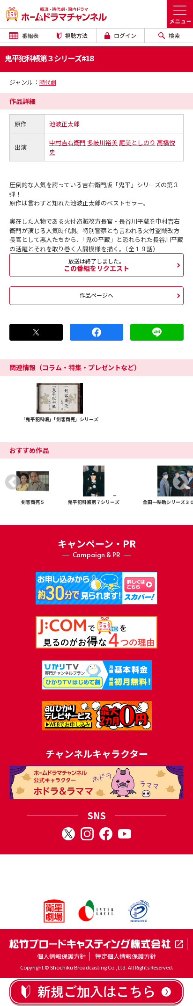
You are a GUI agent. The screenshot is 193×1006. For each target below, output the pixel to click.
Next (180, 482)
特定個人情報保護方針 (125, 956)
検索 (173, 35)
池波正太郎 (64, 123)
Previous (13, 482)
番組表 (30, 35)
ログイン (124, 35)
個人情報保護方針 (61, 956)
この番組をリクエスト (96, 265)
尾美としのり (137, 142)
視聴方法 (76, 35)
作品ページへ (96, 295)
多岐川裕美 (102, 142)
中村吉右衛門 (67, 142)
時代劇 (47, 82)
